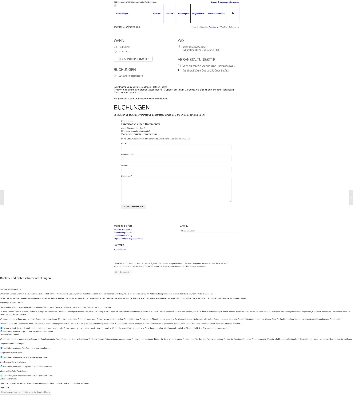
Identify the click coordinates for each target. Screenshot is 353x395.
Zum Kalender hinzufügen (135, 59)
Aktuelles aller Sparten (123, 230)
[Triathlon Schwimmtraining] (2, 197)
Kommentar (126, 176)
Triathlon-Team (209, 65)
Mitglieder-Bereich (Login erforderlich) (128, 239)
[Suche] (233, 13)
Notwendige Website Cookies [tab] (11, 303)
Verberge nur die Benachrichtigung (37, 392)
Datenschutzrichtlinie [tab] (8, 379)
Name (124, 143)
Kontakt (214, 2)
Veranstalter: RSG (226, 65)
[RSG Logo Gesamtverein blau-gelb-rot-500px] (121, 13)
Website (124, 165)
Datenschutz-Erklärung (123, 235)
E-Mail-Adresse (128, 154)
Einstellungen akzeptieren (11, 392)
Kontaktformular (120, 249)
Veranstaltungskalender (123, 233)
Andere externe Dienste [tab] (9, 335)
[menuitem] (214, 2)
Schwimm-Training (192, 70)
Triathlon (225, 70)
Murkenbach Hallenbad (194, 46)
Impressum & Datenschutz (229, 2)
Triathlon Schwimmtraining (127, 27)
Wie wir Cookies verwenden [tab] (11, 289)
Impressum (4, 388)
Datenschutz (125, 272)
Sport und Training (192, 65)
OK (116, 272)
